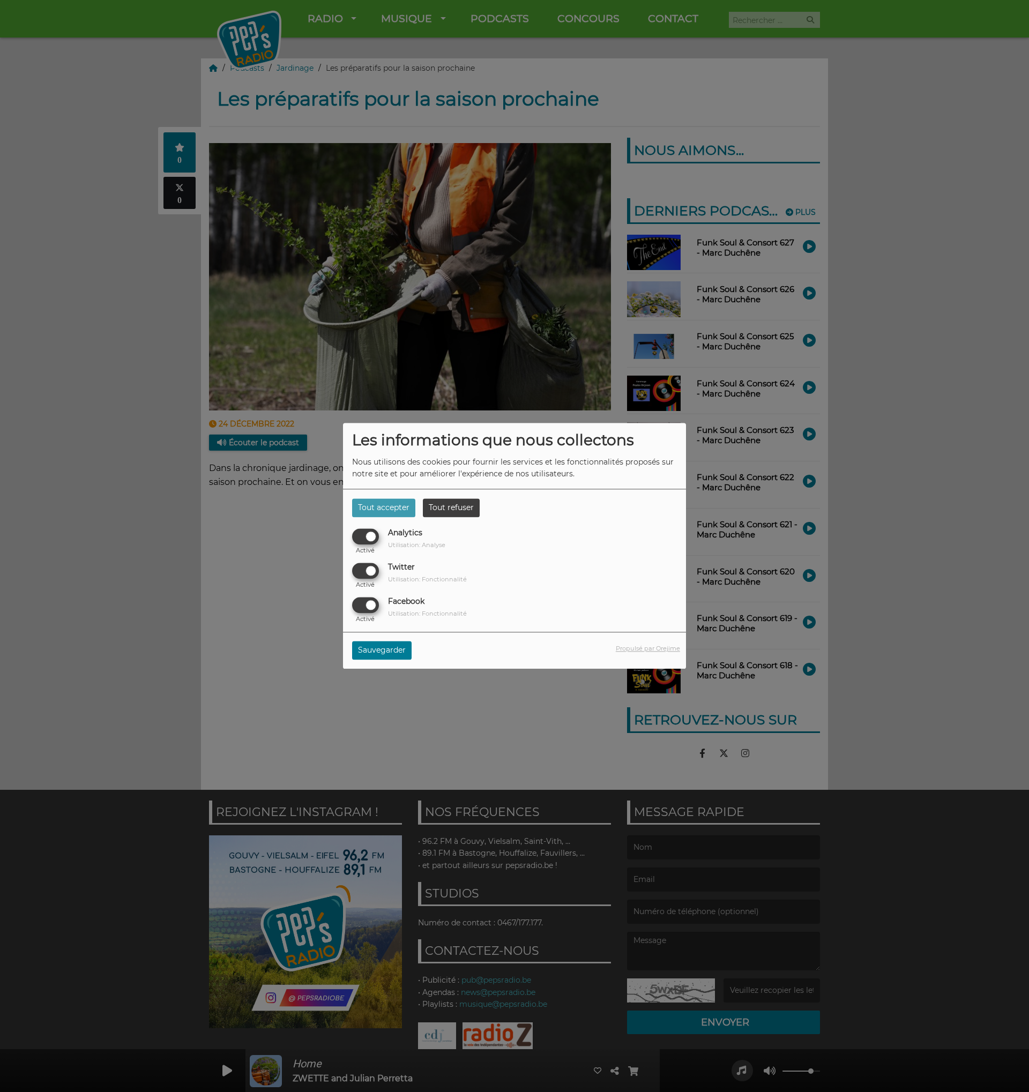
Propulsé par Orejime (648, 649)
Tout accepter (383, 507)
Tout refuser (451, 507)
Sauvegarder (382, 650)
